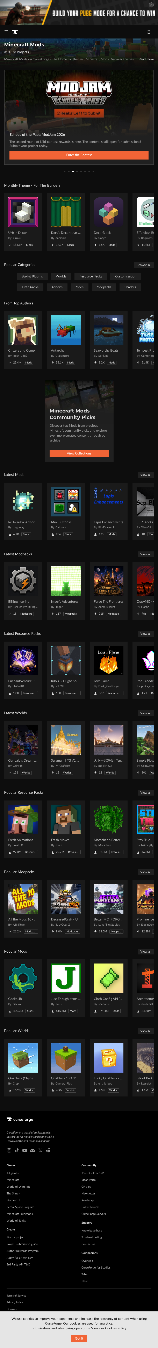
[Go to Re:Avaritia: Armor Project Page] (23, 511)
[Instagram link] (9, 1150)
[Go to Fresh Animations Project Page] (23, 829)
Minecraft (13, 1180)
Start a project (16, 1237)
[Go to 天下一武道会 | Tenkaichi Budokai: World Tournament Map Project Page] (109, 750)
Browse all (143, 265)
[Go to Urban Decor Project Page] (23, 222)
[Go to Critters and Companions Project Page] (23, 340)
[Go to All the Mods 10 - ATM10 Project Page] (23, 909)
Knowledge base (91, 1230)
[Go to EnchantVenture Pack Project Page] (23, 670)
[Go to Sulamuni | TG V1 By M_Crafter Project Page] (66, 750)
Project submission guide (22, 1244)
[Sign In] (148, 32)
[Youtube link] (24, 1150)
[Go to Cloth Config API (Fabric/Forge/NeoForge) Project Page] (109, 988)
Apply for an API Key (20, 1257)
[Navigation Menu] (6, 32)
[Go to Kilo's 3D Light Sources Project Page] (66, 670)
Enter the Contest (79, 155)
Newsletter (88, 1193)
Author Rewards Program (23, 1251)
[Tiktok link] (16, 1150)
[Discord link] (32, 1150)
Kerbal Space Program (20, 1207)
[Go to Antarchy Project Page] (66, 340)
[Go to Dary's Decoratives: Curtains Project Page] (66, 222)
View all (145, 475)
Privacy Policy (15, 1302)
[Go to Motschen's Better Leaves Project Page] (109, 829)
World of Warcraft (18, 1186)
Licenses (12, 1309)
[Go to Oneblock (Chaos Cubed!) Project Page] (23, 1067)
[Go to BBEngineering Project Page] (23, 591)
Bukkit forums (90, 1207)
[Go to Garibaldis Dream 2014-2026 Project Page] (23, 750)
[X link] (40, 1150)
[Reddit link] (48, 1150)
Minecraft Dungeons (20, 1214)
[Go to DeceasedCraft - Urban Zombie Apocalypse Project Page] (66, 909)
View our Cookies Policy (108, 1328)
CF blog (86, 1186)
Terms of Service (16, 1295)
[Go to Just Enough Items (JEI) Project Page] (66, 988)
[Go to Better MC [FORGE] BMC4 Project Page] (109, 909)
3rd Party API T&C (18, 1264)
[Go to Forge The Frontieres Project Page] (109, 591)
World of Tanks (16, 1220)
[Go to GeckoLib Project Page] (23, 988)
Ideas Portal (88, 1180)
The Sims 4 (14, 1193)
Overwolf (87, 1260)
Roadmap (87, 1200)
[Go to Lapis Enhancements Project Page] (109, 511)
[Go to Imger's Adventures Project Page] (66, 591)
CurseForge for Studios (95, 1267)
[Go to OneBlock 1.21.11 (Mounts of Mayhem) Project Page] (66, 1067)
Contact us (88, 1244)
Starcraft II (13, 1200)
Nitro (84, 1281)
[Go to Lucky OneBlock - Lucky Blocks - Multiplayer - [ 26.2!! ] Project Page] (109, 1067)
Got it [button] (79, 1338)
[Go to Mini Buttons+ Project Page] (66, 511)
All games (13, 1173)
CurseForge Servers (93, 1214)
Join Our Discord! (92, 1173)
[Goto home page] (15, 32)
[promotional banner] (79, 12)
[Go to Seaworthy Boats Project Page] (109, 340)
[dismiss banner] (151, 4)
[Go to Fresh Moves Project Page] (66, 829)
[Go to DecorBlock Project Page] (109, 222)
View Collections (79, 453)
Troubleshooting (91, 1237)
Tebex (85, 1274)
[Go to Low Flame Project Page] (109, 670)
